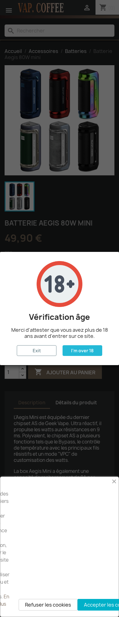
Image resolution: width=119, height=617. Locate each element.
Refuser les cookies (48, 604)
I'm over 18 (82, 350)
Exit (37, 350)
